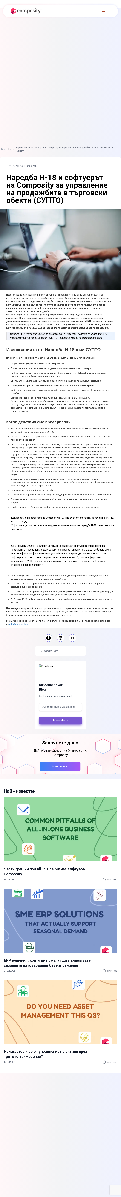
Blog (9, 149)
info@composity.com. (20, 624)
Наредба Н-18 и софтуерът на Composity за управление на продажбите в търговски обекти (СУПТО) (64, 149)
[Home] (1, 149)
